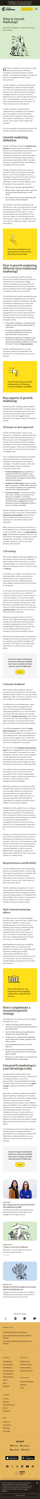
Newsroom (6, 1401)
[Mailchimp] (26, 1450)
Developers (23, 1384)
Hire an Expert (7, 1425)
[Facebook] (7, 1467)
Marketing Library (25, 1361)
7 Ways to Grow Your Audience (15, 1247)
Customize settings (20, 1495)
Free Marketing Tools (26, 1364)
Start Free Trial (27, 9)
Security (5, 1380)
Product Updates (8, 1364)
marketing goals (9, 609)
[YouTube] (27, 1467)
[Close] (37, 1483)
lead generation (27, 344)
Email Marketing (7, 1367)
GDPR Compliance (8, 1377)
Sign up (20, 672)
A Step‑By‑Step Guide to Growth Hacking (15, 1332)
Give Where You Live (9, 1404)
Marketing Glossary (25, 1367)
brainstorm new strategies (12, 515)
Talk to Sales (6, 1431)
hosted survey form (19, 716)
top (28, 282)
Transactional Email (8, 1370)
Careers (5, 1408)
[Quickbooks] (14, 1450)
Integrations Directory (26, 1370)
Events (22, 1387)
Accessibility (6, 1411)
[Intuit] (20, 1442)
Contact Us (6, 1422)
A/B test (8, 568)
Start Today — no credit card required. (20, 3)
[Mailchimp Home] (8, 9)
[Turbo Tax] (14, 1446)
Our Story (6, 1398)
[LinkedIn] (22, 1467)
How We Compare (8, 1373)
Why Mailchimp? (7, 1361)
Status (5, 1383)
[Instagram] (17, 1467)
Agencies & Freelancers (26, 1381)
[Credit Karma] (25, 1446)
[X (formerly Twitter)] (12, 1467)
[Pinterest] (32, 1467)
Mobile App (6, 1386)
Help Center (6, 1428)
